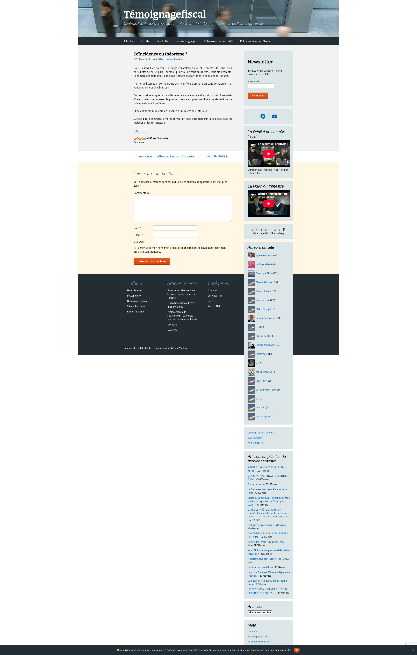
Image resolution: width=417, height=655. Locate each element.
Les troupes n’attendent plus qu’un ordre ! (166, 156)
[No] (413, 650)
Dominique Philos (264, 273)
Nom (137, 228)
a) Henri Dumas (263, 255)
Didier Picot (262, 354)
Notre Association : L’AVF (218, 41)
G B (257, 363)
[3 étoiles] (140, 138)
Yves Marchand (176, 59)
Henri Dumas (134, 290)
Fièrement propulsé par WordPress (172, 348)
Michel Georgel (263, 309)
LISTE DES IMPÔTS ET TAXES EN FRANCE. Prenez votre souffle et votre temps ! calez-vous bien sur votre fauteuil (268, 513)
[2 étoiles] (137, 138)
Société (145, 41)
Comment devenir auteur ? (261, 432)
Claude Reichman (264, 282)
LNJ (257, 398)
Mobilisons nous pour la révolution (264, 559)
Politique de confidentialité (137, 348)
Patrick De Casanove (266, 318)
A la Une (129, 41)
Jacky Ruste (262, 380)
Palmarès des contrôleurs (255, 41)
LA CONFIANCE (219, 156)
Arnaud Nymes (263, 416)
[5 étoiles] (145, 138)
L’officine (172, 324)
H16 (258, 327)
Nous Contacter (256, 442)
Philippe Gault (263, 336)
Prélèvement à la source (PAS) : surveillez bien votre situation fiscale (182, 316)
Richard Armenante (265, 345)
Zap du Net (163, 41)
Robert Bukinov (263, 291)
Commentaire (142, 192)
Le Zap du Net (263, 264)
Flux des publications (258, 636)
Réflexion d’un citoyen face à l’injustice (267, 525)
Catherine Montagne (266, 389)
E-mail (138, 234)
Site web (139, 241)
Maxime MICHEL (264, 372)
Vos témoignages (187, 41)
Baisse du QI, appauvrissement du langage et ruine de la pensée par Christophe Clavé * (269, 501)
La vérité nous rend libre (260, 567)
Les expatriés (215, 295)
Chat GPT (261, 407)
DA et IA (172, 329)
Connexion (253, 631)
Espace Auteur (255, 437)
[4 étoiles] (142, 138)
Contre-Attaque (256, 484)
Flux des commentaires (259, 641)
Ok (296, 650)
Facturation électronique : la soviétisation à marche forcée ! (181, 294)
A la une (212, 290)
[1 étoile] (135, 138)
